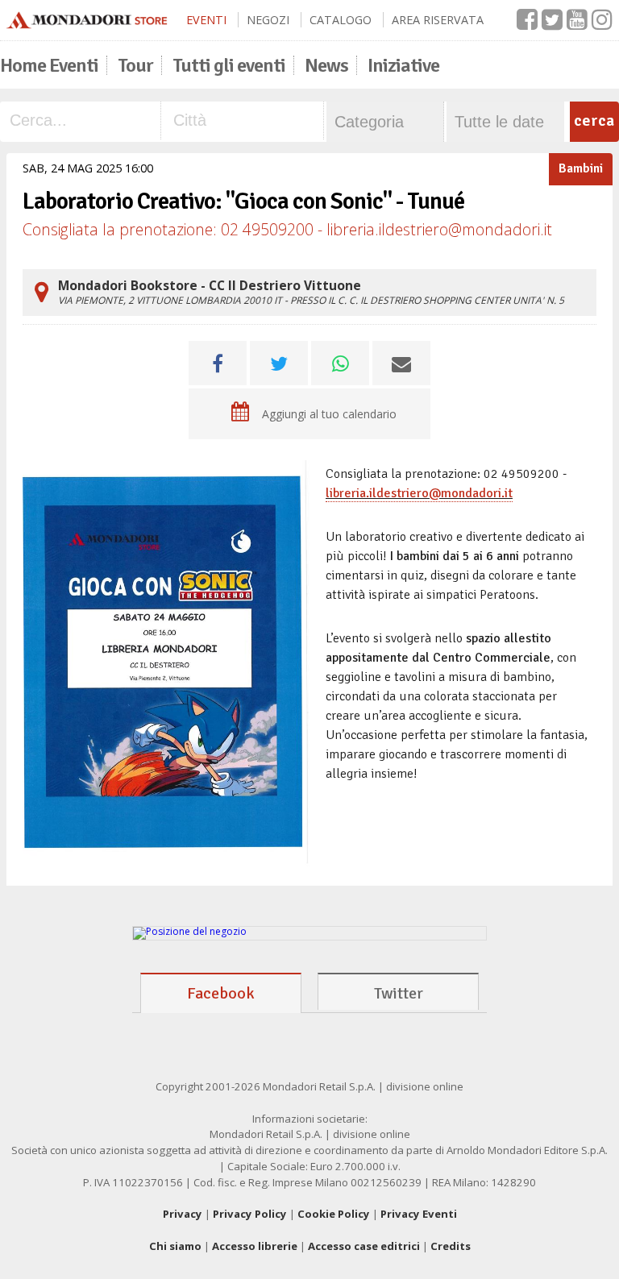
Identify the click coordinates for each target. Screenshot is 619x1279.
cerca (594, 120)
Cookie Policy (333, 1213)
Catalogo (341, 19)
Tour (135, 65)
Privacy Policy (250, 1213)
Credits (450, 1246)
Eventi (206, 19)
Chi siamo (175, 1246)
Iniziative (403, 65)
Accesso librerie (254, 1246)
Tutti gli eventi (228, 65)
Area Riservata (438, 19)
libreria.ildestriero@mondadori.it (419, 493)
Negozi (268, 19)
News (326, 65)
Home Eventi (49, 65)
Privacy (182, 1213)
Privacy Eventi (418, 1213)
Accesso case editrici (364, 1246)
